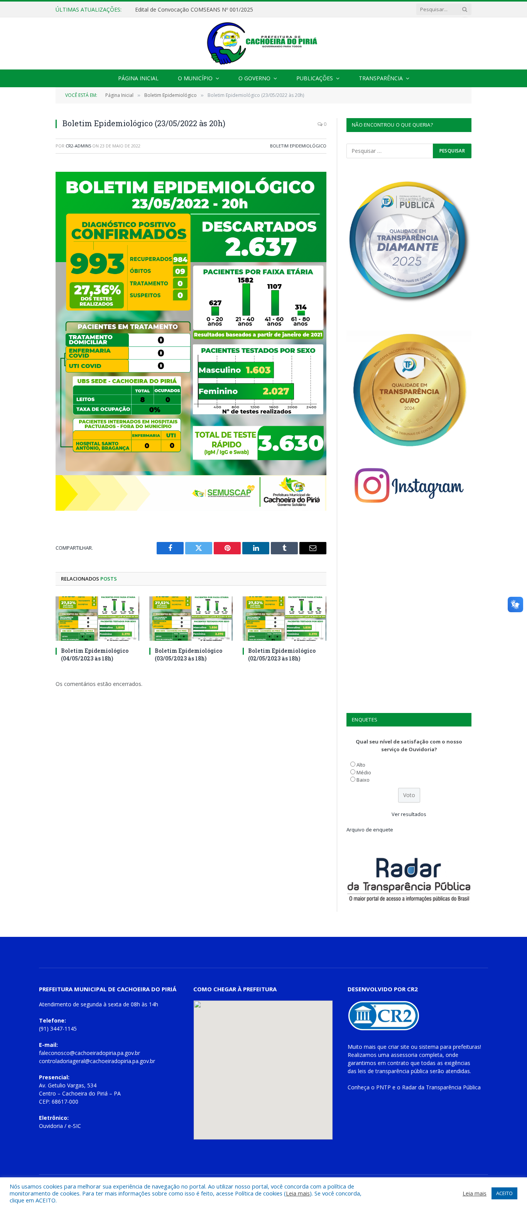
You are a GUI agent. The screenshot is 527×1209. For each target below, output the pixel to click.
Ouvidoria (51, 1125)
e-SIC (74, 1125)
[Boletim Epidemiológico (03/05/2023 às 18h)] (191, 618)
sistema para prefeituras (449, 1046)
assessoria (404, 1054)
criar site (398, 1046)
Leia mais (298, 1193)
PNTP (383, 1087)
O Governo (254, 78)
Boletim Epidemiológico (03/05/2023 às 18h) (188, 654)
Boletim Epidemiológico (298, 146)
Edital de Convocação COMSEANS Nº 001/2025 (194, 9)
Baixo (363, 779)
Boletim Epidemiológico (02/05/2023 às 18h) (282, 654)
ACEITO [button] (504, 1193)
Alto (360, 764)
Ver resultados (409, 814)
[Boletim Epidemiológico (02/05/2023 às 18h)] (284, 618)
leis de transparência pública (393, 1071)
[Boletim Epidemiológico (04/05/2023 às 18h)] (97, 618)
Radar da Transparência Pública (441, 1087)
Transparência (381, 78)
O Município (195, 78)
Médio (363, 772)
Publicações (314, 78)
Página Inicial (138, 78)
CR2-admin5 (78, 146)
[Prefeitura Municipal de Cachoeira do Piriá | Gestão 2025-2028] (263, 43)
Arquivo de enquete (369, 829)
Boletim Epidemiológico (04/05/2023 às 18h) (94, 654)
